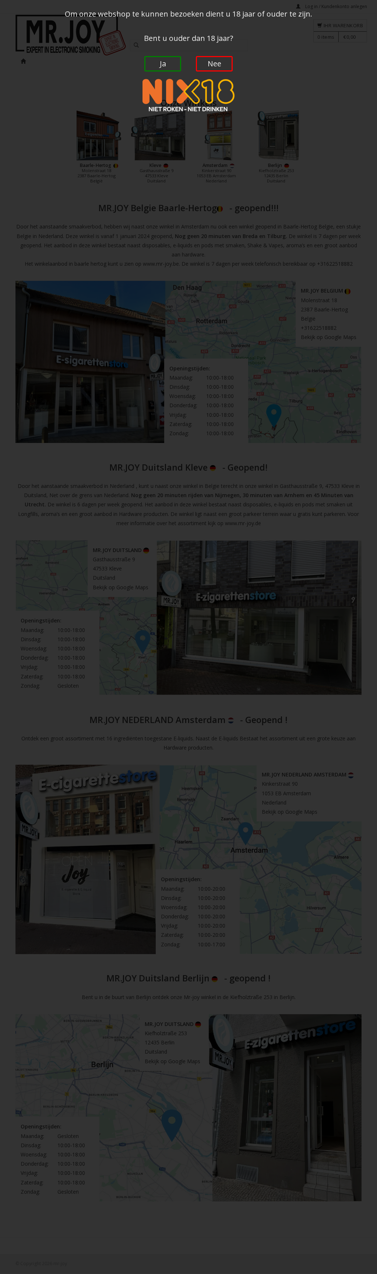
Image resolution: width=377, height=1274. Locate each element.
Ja (163, 64)
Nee (214, 64)
